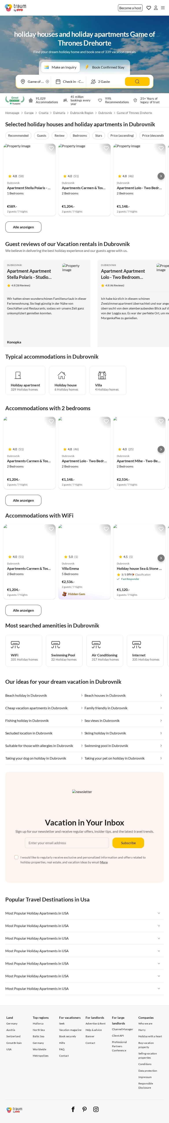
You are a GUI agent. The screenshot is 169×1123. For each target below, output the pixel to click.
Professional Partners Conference (119, 1046)
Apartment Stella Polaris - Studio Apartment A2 (44, 188)
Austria (10, 1030)
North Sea (39, 1030)
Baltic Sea (38, 1036)
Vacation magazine (70, 1030)
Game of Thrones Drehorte (134, 113)
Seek (62, 1023)
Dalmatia (59, 113)
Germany (11, 1023)
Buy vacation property (146, 1045)
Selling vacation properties (147, 1055)
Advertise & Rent (95, 1023)
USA (9, 1049)
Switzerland (13, 1036)
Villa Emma (70, 568)
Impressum (145, 1077)
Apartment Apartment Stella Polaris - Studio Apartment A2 (29, 277)
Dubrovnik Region (81, 113)
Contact (64, 1055)
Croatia (43, 113)
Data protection (147, 1070)
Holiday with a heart (150, 1036)
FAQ (62, 1049)
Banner (90, 1036)
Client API (118, 1035)
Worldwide (39, 1049)
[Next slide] (161, 176)
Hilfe (62, 1043)
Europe (29, 113)
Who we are (145, 1023)
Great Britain (14, 1043)
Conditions (145, 1064)
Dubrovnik (105, 113)
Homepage (12, 113)
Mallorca (38, 1023)
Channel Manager (122, 1029)
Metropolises (40, 1055)
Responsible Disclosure (145, 1085)
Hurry (142, 1030)
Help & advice (94, 1030)
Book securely (67, 1036)
